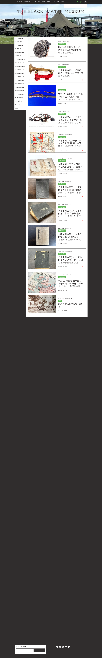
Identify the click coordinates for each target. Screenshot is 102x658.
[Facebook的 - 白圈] (57, 647)
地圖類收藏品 (62, 137)
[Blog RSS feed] (85, 1)
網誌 (60, 300)
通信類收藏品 (62, 43)
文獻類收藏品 (62, 160)
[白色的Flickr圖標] (66, 647)
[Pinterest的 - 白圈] (63, 647)
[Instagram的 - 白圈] (69, 647)
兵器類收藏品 (62, 90)
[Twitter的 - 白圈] (60, 647)
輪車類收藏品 (62, 207)
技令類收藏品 (62, 183)
